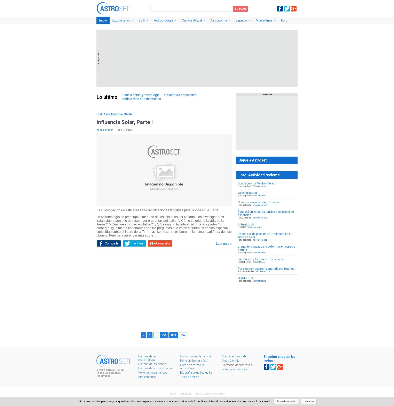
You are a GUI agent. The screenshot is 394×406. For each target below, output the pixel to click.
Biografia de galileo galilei (196, 372)
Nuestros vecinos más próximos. (259, 202)
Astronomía (219, 20)
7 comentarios (258, 262)
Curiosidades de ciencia (195, 356)
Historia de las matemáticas (147, 358)
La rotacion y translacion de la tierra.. (261, 259)
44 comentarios (258, 252)
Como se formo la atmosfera (192, 366)
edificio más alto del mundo (141, 99)
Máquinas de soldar (234, 356)
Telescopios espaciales (179, 95)
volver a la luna (247, 192)
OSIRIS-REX (245, 278)
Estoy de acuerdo (286, 401)
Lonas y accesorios (235, 369)
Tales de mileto (189, 377)
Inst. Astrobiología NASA (114, 114)
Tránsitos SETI (247, 224)
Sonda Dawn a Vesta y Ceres (256, 183)
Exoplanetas (121, 20)
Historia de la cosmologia (155, 368)
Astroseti (113, 8)
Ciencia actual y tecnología (140, 95)
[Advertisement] (197, 58)
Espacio (241, 20)
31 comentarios (260, 240)
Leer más (309, 401)
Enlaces (186, 393)
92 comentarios (258, 195)
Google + (293, 8)
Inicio (103, 20)
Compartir (112, 243)
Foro (284, 20)
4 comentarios (259, 281)
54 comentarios (260, 218)
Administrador (104, 130)
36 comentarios (254, 227)
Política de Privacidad (210, 393)
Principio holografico (193, 360)
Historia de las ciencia (152, 364)
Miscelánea (264, 20)
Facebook (280, 8)
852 (164, 335)
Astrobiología (163, 20)
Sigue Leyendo (164, 171)
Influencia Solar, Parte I (124, 122)
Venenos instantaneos (152, 372)
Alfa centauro (147, 377)
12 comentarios (263, 271)
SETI (142, 20)
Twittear (138, 243)
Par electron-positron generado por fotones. (266, 268)
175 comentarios (259, 186)
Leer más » (224, 244)
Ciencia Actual (192, 20)
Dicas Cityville (230, 360)
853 (173, 335)
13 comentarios (260, 205)
